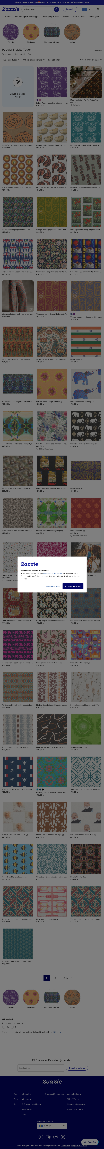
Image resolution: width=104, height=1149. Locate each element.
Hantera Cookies (52, 586)
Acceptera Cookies (73, 586)
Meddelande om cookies (53, 573)
